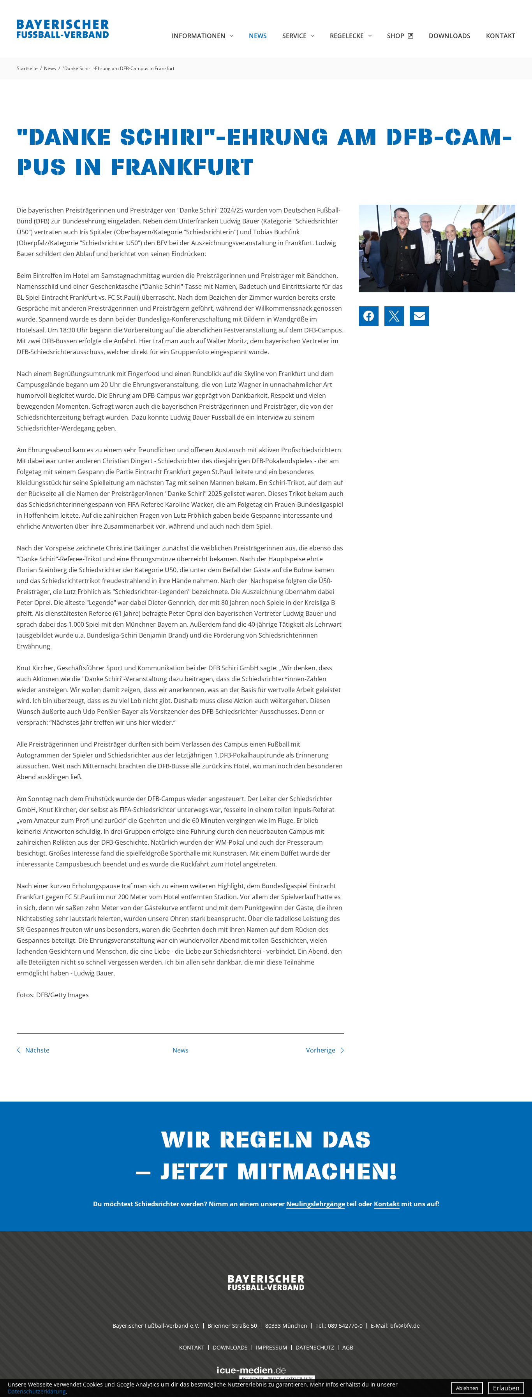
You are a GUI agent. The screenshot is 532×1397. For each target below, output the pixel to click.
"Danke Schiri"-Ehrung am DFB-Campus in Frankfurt (118, 68)
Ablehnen (467, 1388)
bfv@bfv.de (405, 1325)
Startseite (27, 68)
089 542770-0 (345, 1325)
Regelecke (347, 36)
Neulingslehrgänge (315, 1204)
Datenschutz (315, 1347)
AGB (347, 1347)
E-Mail (419, 316)
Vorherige (321, 1050)
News (258, 36)
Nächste (36, 1050)
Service (295, 36)
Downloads (449, 36)
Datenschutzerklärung (37, 1391)
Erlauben (506, 1388)
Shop (396, 36)
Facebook (369, 316)
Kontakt (500, 36)
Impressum (271, 1347)
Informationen (199, 36)
